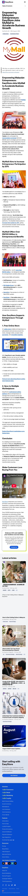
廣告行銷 (14, 688)
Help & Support (6, 851)
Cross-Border (5, 814)
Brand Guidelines (6, 873)
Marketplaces (5, 806)
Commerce (7, 789)
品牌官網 (9, 688)
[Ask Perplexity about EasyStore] (12, 863)
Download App (6, 840)
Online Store (5, 33)
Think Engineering (7, 881)
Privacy (17, 888)
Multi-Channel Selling (7, 801)
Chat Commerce (6, 812)
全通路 (13, 590)
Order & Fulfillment (7, 831)
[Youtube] (15, 885)
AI (3, 654)
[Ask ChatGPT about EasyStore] (3, 863)
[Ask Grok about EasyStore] (15, 863)
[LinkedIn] (9, 885)
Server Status (5, 857)
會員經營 (4, 590)
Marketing (7, 795)
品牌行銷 (4, 688)
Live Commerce (6, 809)
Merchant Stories (6, 854)
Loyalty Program (6, 826)
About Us (4, 870)
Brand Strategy (13, 621)
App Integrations (6, 837)
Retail (6, 792)
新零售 (9, 590)
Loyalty (6, 798)
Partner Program (6, 876)
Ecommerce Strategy (10, 654)
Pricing (4, 846)
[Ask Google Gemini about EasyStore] (9, 863)
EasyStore (5, 501)
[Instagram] (6, 885)
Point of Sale (5, 823)
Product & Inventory (7, 829)
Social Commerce (6, 804)
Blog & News (5, 849)
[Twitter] (12, 885)
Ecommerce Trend (15, 33)
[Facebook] (3, 885)
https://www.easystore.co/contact (10, 72)
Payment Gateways (7, 834)
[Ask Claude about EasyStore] (6, 863)
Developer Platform (7, 878)
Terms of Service (12, 888)
